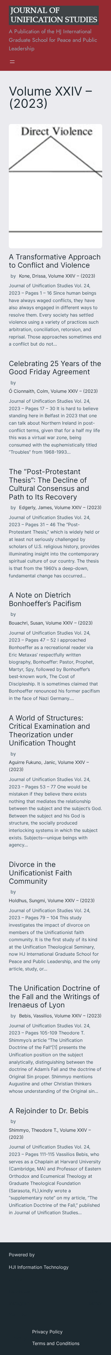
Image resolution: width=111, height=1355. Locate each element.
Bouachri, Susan (26, 623)
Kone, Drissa (32, 276)
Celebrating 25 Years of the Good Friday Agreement (55, 368)
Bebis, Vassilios (35, 1016)
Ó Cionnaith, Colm (28, 391)
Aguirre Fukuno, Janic (32, 762)
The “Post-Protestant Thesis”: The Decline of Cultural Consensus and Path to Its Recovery (49, 484)
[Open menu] (12, 61)
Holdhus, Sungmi (27, 900)
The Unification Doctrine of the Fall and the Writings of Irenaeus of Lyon (54, 996)
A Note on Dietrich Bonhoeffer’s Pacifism (45, 599)
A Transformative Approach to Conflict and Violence (55, 261)
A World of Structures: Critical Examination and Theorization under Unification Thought (49, 730)
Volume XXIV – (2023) (71, 276)
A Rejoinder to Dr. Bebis (49, 1111)
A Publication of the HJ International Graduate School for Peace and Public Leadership (53, 39)
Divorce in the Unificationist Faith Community (40, 872)
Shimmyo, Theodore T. (33, 1130)
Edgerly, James (35, 507)
